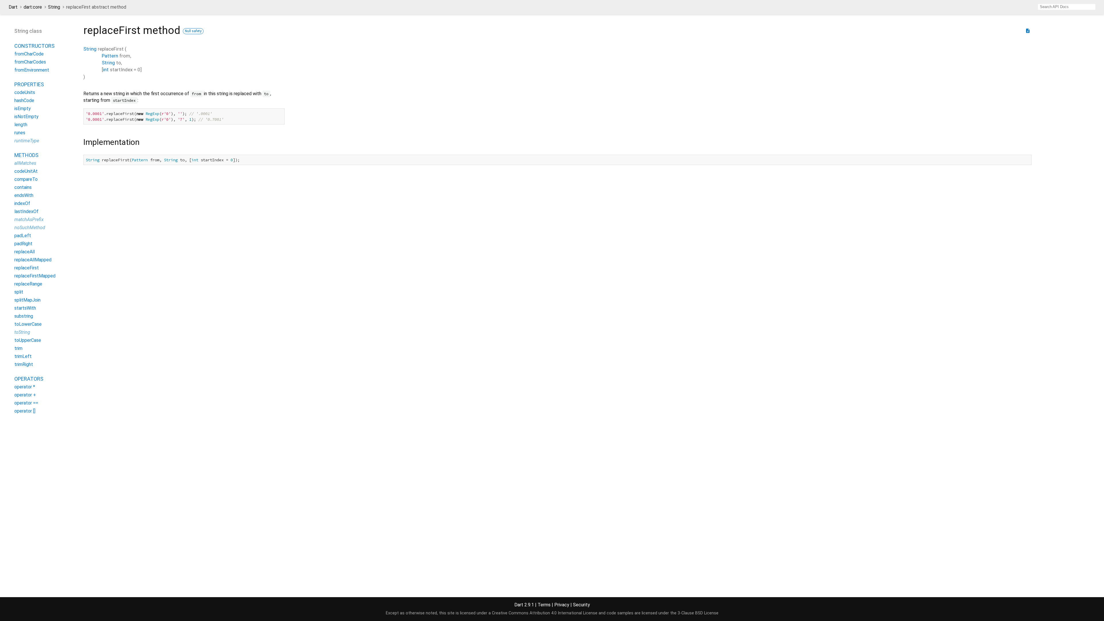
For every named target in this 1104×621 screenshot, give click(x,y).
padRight (23, 243)
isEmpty (22, 108)
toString (22, 332)
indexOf (22, 203)
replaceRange (28, 284)
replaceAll (24, 251)
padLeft (22, 235)
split (18, 292)
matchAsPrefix (29, 219)
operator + (25, 395)
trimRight (23, 364)
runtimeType (26, 140)
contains (23, 187)
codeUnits (24, 92)
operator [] (24, 411)
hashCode (24, 100)
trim (18, 348)
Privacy (561, 604)
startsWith (25, 308)
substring (23, 316)
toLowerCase (28, 324)
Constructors (34, 46)
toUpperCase (27, 340)
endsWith (23, 195)
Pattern (110, 56)
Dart (13, 7)
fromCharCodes (30, 62)
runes (19, 132)
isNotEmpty (26, 116)
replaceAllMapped (32, 259)
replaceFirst (26, 268)
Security (581, 604)
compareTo (26, 179)
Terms (544, 604)
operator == (26, 403)
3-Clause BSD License (698, 613)
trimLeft (23, 356)
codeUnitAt (26, 171)
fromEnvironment (31, 70)
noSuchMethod (29, 227)
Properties (29, 84)
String (54, 7)
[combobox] (1066, 7)
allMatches (25, 163)
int (106, 69)
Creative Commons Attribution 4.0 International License (544, 613)
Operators (28, 379)
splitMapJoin (27, 300)
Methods (26, 155)
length (20, 124)
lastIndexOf (26, 211)
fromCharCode (29, 54)
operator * (24, 387)
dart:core (33, 7)
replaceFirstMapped (34, 276)
